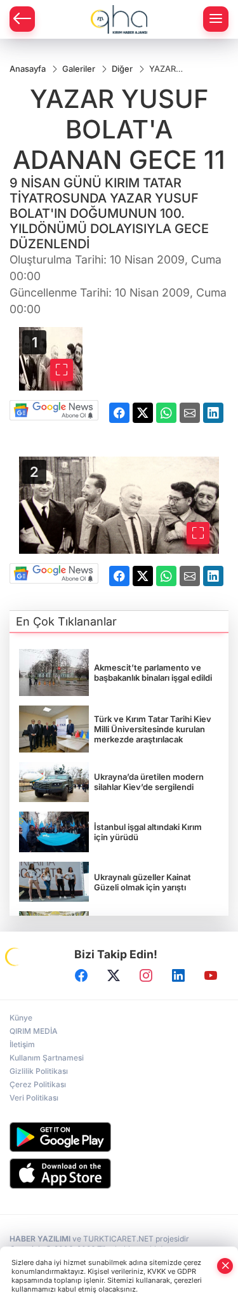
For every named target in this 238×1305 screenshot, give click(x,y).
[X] (113, 975)
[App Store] (119, 1173)
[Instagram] (146, 975)
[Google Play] (119, 1137)
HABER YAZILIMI (40, 1238)
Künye (21, 1017)
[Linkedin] (178, 975)
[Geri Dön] (22, 19)
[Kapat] (225, 1266)
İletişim (22, 1044)
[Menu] (215, 19)
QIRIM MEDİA (34, 1031)
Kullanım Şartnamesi (47, 1057)
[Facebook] (81, 975)
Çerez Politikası (38, 1084)
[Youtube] (210, 975)
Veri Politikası (34, 1097)
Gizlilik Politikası (39, 1071)
